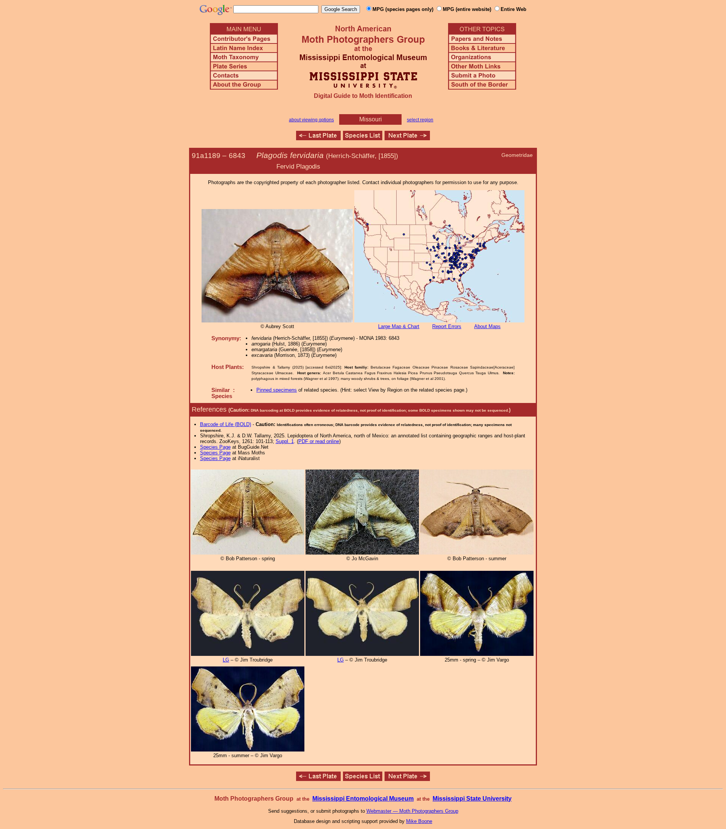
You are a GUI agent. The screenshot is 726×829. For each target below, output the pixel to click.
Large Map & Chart (398, 326)
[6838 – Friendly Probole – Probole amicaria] (318, 138)
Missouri (370, 119)
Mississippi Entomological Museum (363, 798)
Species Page (215, 447)
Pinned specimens (276, 390)
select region (420, 119)
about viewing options (311, 119)
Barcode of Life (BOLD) (225, 424)
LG (226, 660)
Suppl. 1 (285, 441)
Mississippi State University (472, 798)
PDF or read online (318, 441)
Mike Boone (419, 821)
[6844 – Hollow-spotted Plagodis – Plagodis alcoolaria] (407, 138)
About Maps (487, 326)
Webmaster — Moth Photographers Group (412, 811)
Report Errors (446, 326)
